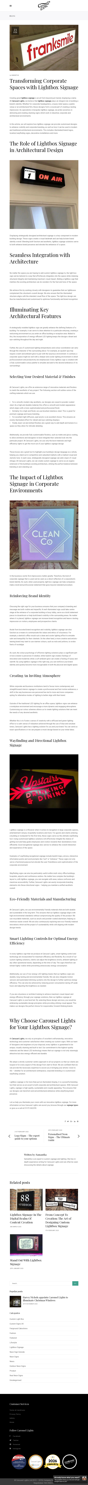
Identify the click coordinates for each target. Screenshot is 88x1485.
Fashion (13, 1333)
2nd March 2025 (15, 1227)
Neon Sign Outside (17, 1352)
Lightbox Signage (17, 1347)
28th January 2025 (16, 1268)
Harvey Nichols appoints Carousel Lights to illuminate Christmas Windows (45, 1299)
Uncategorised (15, 1380)
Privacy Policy (15, 1414)
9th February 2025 (52, 1230)
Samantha (15, 75)
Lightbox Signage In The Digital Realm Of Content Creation (25, 1218)
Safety (12, 1418)
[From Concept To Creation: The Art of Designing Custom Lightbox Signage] (61, 1200)
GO (75, 1283)
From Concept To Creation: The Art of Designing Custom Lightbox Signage (58, 1220)
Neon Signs (14, 1357)
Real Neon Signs (16, 1375)
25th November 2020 (30, 1304)
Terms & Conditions (17, 1410)
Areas (12, 1422)
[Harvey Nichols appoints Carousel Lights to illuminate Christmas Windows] (15, 1301)
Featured (13, 1338)
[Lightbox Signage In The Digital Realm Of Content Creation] (26, 1200)
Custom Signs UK (17, 1324)
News (12, 1361)
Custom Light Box (17, 1319)
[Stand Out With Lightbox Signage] (26, 1245)
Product (13, 1371)
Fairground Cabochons (19, 1328)
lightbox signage (28, 98)
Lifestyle (13, 1343)
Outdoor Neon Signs (18, 1366)
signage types (72, 1105)
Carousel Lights (18, 101)
